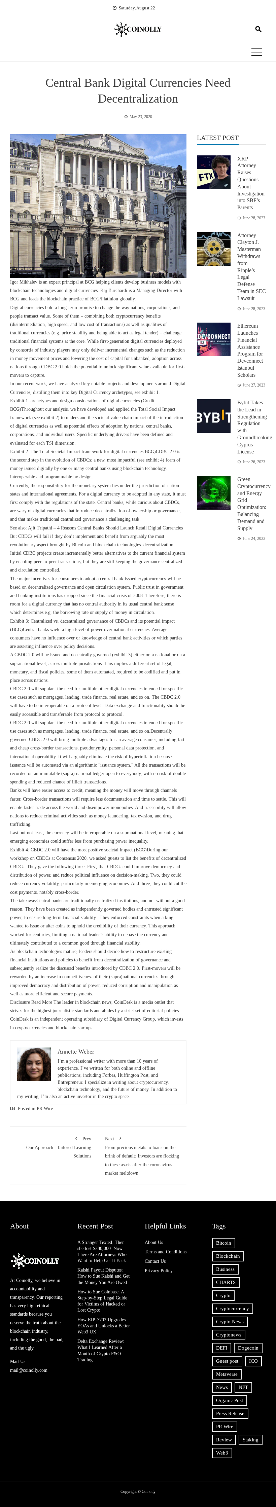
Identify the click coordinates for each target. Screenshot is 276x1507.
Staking (250, 1439)
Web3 (222, 1453)
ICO (253, 1361)
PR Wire (45, 1108)
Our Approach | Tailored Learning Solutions (58, 1147)
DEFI (221, 1348)
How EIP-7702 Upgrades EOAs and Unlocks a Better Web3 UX (103, 1325)
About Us (154, 1242)
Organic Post (229, 1400)
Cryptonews (228, 1334)
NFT (243, 1387)
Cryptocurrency (232, 1308)
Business (225, 1269)
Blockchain (228, 1256)
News (222, 1387)
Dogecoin (248, 1348)
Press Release (230, 1413)
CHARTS (226, 1282)
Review (224, 1439)
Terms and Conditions (165, 1251)
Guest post (227, 1361)
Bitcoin (223, 1243)
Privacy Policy (159, 1270)
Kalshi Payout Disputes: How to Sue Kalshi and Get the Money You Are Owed (103, 1276)
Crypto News (230, 1321)
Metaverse (227, 1374)
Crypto (223, 1295)
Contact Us (155, 1261)
